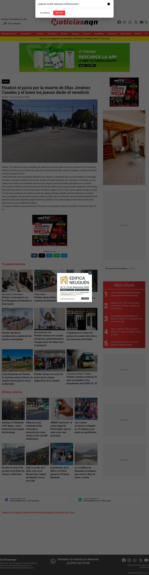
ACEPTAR (59, 13)
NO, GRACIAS (45, 13)
